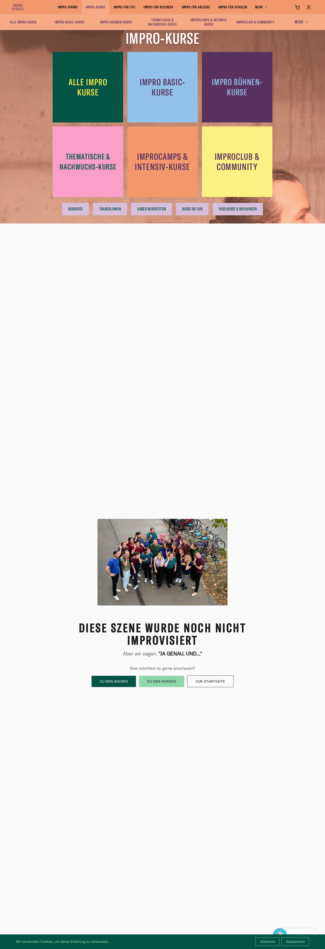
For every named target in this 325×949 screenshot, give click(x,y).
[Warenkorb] (297, 7)
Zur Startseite (210, 681)
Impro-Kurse (95, 7)
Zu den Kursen (161, 681)
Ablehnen (267, 941)
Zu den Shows (114, 681)
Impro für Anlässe (196, 7)
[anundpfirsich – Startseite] (25, 7)
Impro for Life (124, 7)
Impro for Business (158, 7)
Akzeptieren (295, 941)
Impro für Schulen (232, 7)
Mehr (259, 7)
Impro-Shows (67, 7)
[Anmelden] (308, 7)
